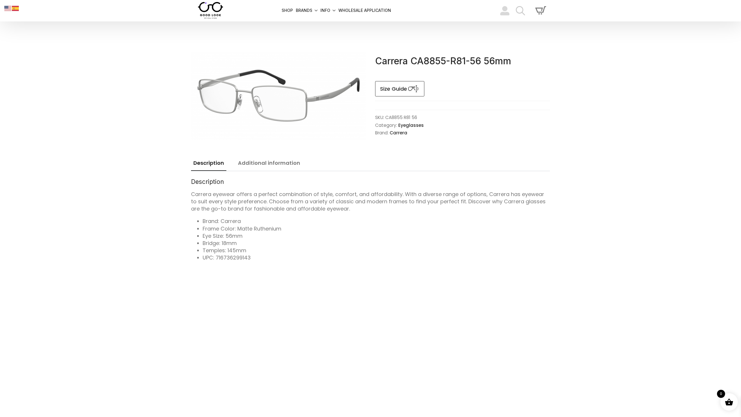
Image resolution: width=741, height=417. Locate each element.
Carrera (398, 133)
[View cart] (540, 10)
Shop (287, 10)
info (325, 10)
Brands (304, 10)
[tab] (208, 163)
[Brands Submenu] (315, 10)
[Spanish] (15, 8)
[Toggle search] (520, 10)
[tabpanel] (370, 219)
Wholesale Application (364, 10)
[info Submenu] (332, 10)
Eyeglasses (411, 125)
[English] (8, 8)
